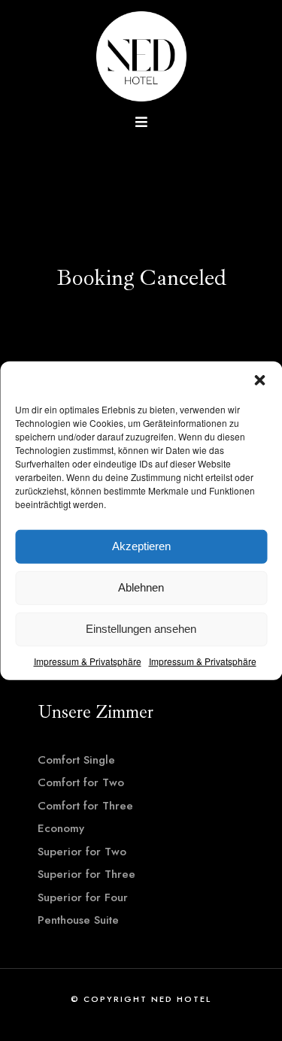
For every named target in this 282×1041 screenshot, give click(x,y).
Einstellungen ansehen (141, 628)
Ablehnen (141, 587)
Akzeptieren (141, 546)
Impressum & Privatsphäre (87, 660)
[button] (259, 379)
